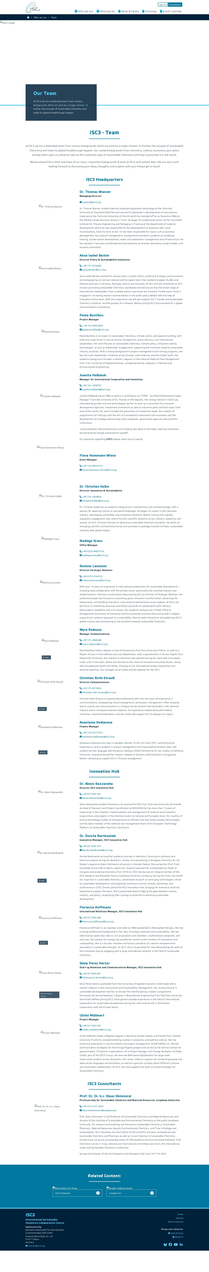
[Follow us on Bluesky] (165, 1244)
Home (180, 1214)
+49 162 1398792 (91, 385)
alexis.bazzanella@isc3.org (96, 797)
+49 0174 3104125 (92, 576)
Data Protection (175, 1221)
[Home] (28, 17)
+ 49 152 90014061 (92, 325)
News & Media (130, 11)
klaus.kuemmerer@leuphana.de (99, 1110)
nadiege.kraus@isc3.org (95, 555)
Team (54, 17)
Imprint (179, 1218)
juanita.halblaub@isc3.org (96, 389)
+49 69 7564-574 (91, 845)
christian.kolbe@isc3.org (95, 500)
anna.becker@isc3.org (94, 269)
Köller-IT (179, 1237)
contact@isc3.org (91, 202)
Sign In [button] (162, 4)
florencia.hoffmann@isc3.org (98, 921)
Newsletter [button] (175, 4)
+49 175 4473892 (91, 688)
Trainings (151, 11)
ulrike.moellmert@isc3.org (96, 1029)
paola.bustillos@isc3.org (95, 329)
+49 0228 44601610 (93, 551)
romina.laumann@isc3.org (96, 580)
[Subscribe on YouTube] (176, 1244)
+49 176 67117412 (92, 732)
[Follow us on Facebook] (170, 1244)
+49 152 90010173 (92, 465)
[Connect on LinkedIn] (181, 1244)
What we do (107, 11)
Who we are (85, 11)
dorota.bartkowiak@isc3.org (97, 849)
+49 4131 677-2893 (92, 1106)
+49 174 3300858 (91, 496)
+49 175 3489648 (91, 639)
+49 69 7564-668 (91, 917)
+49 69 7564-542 (91, 1025)
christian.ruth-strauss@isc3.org (99, 692)
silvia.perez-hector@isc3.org (97, 977)
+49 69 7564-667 (91, 973)
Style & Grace (177, 1233)
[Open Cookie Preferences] (21, 1260)
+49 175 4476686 (91, 265)
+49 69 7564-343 (91, 793)
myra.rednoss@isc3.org (94, 643)
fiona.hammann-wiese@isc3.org (99, 469)
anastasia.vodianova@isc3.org (98, 736)
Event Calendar (172, 11)
